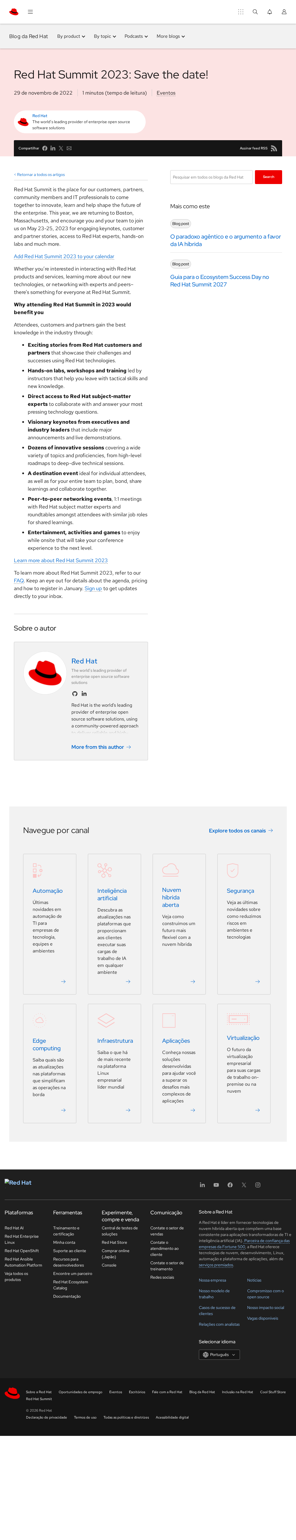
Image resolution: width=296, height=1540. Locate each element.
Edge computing (47, 1044)
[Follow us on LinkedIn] (84, 693)
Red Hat (39, 115)
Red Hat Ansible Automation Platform (23, 1262)
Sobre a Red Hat (39, 1392)
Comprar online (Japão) (116, 1253)
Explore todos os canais (237, 830)
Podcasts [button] (134, 36)
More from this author (97, 747)
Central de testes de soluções (120, 1231)
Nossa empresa (212, 1280)
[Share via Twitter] (61, 148)
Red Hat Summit (39, 1399)
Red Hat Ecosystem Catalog (70, 1284)
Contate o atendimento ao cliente (164, 1248)
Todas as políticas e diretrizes (126, 1417)
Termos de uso (85, 1417)
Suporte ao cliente (69, 1250)
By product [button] (68, 36)
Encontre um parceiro (72, 1273)
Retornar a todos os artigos (41, 174)
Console (109, 1265)
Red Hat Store (114, 1242)
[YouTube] (216, 1187)
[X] (243, 1187)
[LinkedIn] (202, 1187)
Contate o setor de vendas (167, 1231)
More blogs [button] (168, 36)
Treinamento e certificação (66, 1231)
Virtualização (243, 1038)
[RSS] (274, 148)
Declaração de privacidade (46, 1417)
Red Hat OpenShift (22, 1250)
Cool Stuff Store (273, 1392)
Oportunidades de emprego (80, 1392)
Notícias (254, 1280)
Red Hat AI (14, 1228)
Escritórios (137, 1392)
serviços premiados (216, 1264)
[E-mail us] (69, 148)
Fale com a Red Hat (167, 1392)
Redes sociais (162, 1277)
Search (268, 177)
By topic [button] (102, 36)
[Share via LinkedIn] (52, 148)
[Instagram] (257, 1187)
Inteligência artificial (112, 894)
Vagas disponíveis (262, 1318)
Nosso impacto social (265, 1307)
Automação (48, 890)
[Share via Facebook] (44, 148)
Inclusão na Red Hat (237, 1392)
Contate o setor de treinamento (167, 1265)
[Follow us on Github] (74, 693)
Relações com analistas (219, 1324)
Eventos (166, 92)
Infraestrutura (115, 1040)
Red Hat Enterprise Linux (22, 1239)
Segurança (240, 890)
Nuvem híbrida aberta (171, 897)
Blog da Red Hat (28, 36)
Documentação (67, 1296)
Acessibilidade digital (172, 1417)
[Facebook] (230, 1187)
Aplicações (176, 1040)
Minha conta (64, 1242)
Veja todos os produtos (16, 1276)
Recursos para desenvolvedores (68, 1262)
